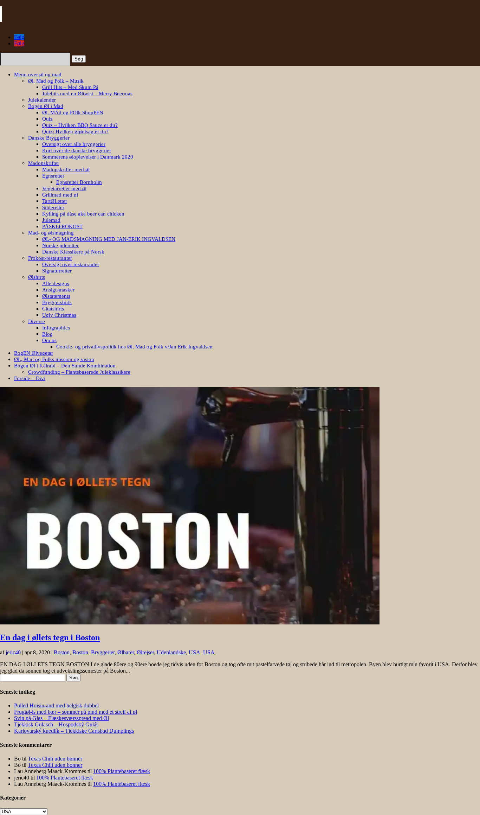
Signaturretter (57, 271)
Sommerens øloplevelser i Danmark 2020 (87, 157)
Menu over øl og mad (37, 74)
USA (194, 652)
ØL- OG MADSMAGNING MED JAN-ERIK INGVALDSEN (108, 239)
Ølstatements (56, 296)
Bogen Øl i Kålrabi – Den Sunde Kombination (65, 365)
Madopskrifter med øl (66, 169)
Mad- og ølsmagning (51, 233)
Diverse (36, 321)
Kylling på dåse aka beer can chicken (83, 214)
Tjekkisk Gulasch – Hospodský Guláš (56, 724)
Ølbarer (125, 652)
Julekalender (42, 100)
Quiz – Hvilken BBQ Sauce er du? (80, 125)
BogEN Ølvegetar (33, 353)
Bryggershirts (57, 302)
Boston (62, 652)
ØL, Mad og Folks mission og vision (54, 359)
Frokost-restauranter (50, 258)
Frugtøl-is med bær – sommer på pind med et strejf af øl (75, 712)
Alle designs (55, 283)
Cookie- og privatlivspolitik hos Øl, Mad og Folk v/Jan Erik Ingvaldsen (134, 346)
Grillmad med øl (60, 195)
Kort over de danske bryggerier (76, 150)
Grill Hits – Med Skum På (70, 87)
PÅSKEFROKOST (62, 226)
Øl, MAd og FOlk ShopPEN (72, 112)
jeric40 (13, 652)
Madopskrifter (43, 163)
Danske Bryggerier (49, 138)
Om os (49, 340)
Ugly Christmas (59, 315)
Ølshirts (36, 277)
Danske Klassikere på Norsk (73, 252)
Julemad (51, 220)
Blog (47, 334)
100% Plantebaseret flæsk (121, 771)
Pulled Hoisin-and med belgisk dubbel (56, 705)
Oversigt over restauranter (70, 264)
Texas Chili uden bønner (55, 759)
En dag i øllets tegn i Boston (50, 637)
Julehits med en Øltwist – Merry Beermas (87, 93)
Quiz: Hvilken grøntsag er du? (75, 131)
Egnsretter (53, 176)
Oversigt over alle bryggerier (73, 144)
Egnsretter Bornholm (79, 182)
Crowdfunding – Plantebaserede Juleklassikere (79, 372)
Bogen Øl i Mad (45, 106)
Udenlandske (171, 652)
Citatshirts (53, 309)
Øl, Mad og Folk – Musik (56, 81)
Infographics (56, 328)
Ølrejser (145, 652)
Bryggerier (103, 652)
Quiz (47, 119)
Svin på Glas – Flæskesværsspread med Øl (61, 718)
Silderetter (53, 207)
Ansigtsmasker (58, 290)
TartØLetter (54, 201)
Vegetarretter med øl (64, 188)
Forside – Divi (29, 378)
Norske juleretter (60, 245)
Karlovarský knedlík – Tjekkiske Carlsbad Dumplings (74, 731)
